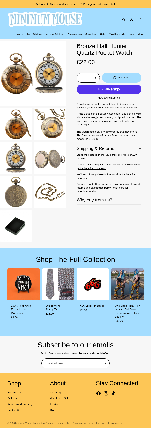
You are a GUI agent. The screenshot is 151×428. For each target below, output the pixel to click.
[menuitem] (19, 34)
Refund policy (64, 423)
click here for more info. (92, 168)
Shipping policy (114, 423)
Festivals (55, 404)
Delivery (12, 398)
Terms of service (96, 423)
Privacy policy (79, 423)
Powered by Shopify (43, 423)
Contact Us (13, 409)
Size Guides (14, 392)
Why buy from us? (94, 199)
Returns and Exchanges (21, 404)
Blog (52, 409)
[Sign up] (104, 363)
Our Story (55, 392)
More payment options (109, 98)
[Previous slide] (10, 284)
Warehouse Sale (59, 398)
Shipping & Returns (95, 148)
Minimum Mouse (23, 423)
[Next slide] (37, 284)
